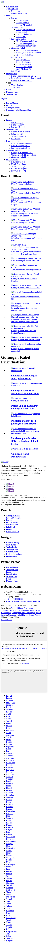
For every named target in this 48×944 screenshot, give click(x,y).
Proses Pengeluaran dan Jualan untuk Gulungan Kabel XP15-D (26, 79)
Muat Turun (11, 545)
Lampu (9, 520)
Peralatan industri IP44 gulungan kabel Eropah (23, 422)
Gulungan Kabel (18, 48)
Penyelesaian (11, 73)
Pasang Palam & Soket (25, 30)
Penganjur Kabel (23, 60)
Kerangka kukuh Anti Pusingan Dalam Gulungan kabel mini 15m (24, 320)
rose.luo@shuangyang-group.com (23, 601)
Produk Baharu (17, 57)
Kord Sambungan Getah (26, 46)
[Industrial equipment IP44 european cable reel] (26, 416)
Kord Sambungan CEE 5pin (22, 222)
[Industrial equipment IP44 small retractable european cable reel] (26, 433)
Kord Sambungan (18, 39)
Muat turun (15, 11)
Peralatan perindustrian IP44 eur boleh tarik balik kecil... (25, 441)
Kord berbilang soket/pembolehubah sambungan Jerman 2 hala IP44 (26, 253)
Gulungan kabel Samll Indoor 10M (25, 288)
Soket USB (21, 36)
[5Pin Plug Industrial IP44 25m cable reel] (26, 401)
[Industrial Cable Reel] (24, 449)
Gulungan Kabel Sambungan (23, 613)
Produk (9, 16)
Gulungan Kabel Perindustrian (28, 53)
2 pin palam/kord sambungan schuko (26, 270)
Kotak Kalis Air (12, 532)
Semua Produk (34, 615)
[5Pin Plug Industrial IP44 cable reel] (26, 386)
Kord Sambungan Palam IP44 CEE (25, 193)
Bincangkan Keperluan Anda (13, 504)
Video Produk (17, 87)
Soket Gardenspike (24, 67)
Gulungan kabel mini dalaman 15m (25, 340)
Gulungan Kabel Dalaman (27, 50)
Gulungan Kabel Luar (25, 55)
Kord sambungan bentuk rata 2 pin (25, 261)
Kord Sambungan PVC (25, 43)
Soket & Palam (17, 27)
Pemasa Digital (22, 20)
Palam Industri (22, 32)
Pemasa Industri (22, 23)
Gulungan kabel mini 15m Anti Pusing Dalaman (23, 332)
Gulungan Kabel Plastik (18, 615)
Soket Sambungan (23, 62)
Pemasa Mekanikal (24, 25)
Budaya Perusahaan (19, 13)
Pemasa (14, 18)
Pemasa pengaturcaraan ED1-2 (23, 76)
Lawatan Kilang (12, 542)
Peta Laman (28, 608)
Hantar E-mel (6, 619)
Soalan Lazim (11, 94)
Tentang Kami (12, 9)
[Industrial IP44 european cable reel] (26, 370)
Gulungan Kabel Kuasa (10, 610)
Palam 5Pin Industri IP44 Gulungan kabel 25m (24, 407)
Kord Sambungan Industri (26, 41)
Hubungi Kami (12, 92)
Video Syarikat (17, 85)
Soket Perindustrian (24, 34)
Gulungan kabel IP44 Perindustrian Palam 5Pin (25, 392)
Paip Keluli (15, 71)
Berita (8, 90)
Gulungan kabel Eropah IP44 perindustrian (24, 377)
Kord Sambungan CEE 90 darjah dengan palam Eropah (24, 214)
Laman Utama (12, 6)
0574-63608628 (14, 599)
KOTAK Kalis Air (23, 69)
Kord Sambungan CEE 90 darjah (24, 229)
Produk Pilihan (17, 608)
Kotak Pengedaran (23, 64)
